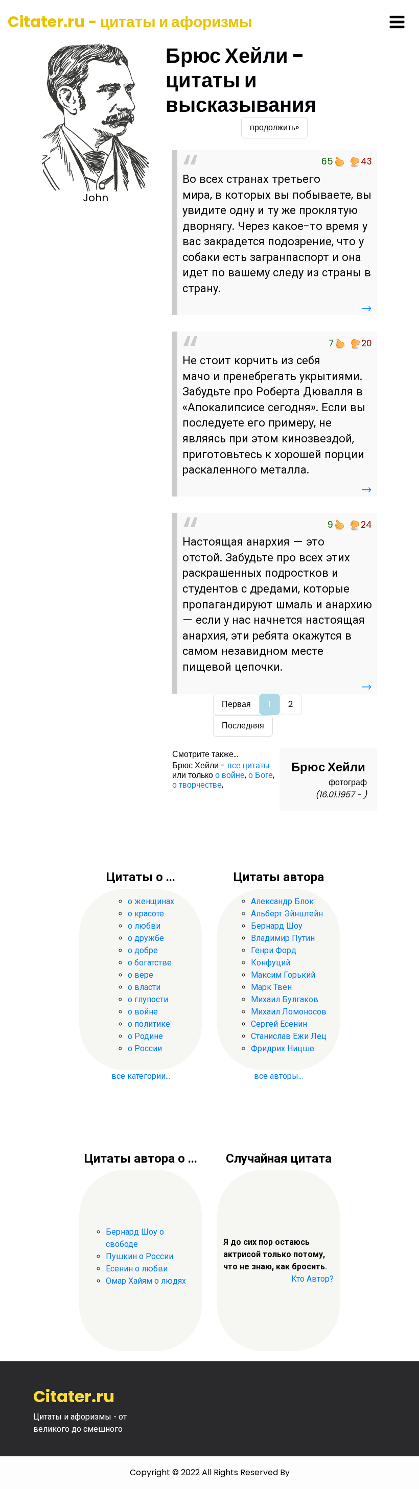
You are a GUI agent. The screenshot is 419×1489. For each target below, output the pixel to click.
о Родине (145, 1036)
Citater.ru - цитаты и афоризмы (130, 22)
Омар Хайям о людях (146, 1281)
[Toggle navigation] (397, 22)
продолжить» (274, 127)
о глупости (148, 999)
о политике (149, 1024)
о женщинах (151, 901)
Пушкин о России (139, 1256)
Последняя (243, 725)
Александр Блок (282, 901)
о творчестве (197, 785)
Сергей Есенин (279, 1024)
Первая (236, 704)
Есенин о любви (137, 1268)
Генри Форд (273, 950)
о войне (230, 775)
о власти (144, 987)
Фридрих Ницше (282, 1048)
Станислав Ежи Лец (289, 1036)
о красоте (146, 913)
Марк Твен (271, 987)
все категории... (140, 1076)
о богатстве (150, 962)
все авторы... (278, 1076)
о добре (143, 950)
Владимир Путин (283, 938)
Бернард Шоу (276, 926)
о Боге (260, 775)
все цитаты (248, 765)
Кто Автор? (312, 1279)
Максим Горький (283, 975)
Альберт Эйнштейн (287, 913)
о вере (140, 975)
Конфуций (270, 962)
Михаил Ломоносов (289, 1012)
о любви (144, 926)
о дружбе (146, 938)
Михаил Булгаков (284, 999)
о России (145, 1048)
